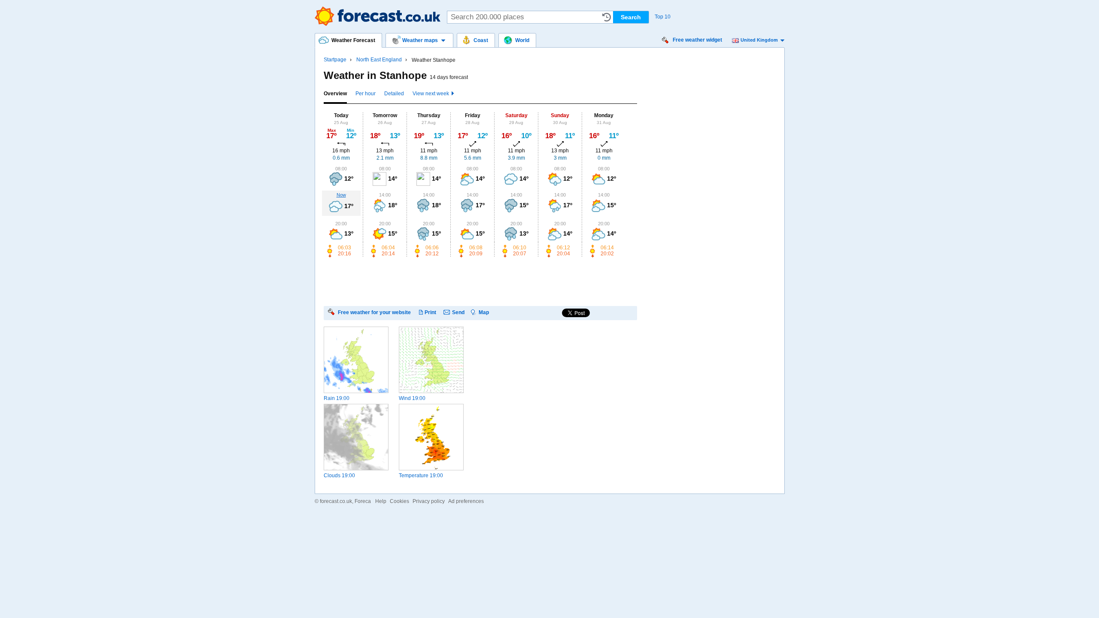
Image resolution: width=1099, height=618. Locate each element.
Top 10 (663, 17)
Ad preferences (466, 501)
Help (380, 501)
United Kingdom (759, 39)
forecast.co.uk (336, 501)
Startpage (335, 60)
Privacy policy (429, 501)
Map (484, 312)
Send (458, 312)
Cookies (399, 501)
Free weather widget (697, 40)
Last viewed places (606, 17)
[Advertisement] (480, 281)
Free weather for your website (374, 312)
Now (341, 194)
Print (430, 312)
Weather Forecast (377, 16)
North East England (379, 60)
